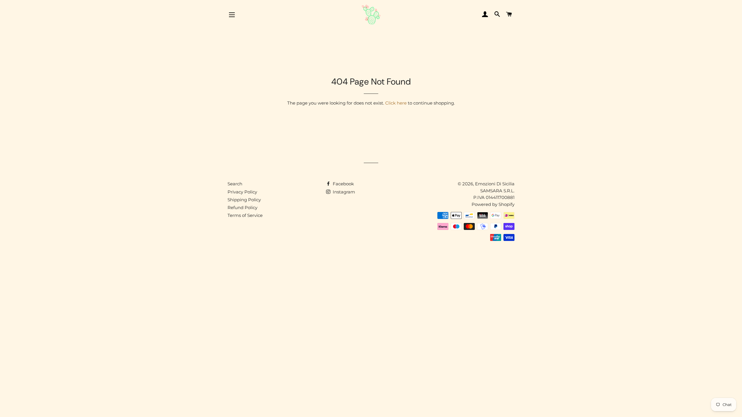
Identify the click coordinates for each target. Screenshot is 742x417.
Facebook (343, 183)
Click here (396, 103)
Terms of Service (245, 215)
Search (235, 183)
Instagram (343, 192)
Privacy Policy (242, 192)
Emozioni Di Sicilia (494, 183)
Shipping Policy (244, 199)
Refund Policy (242, 207)
